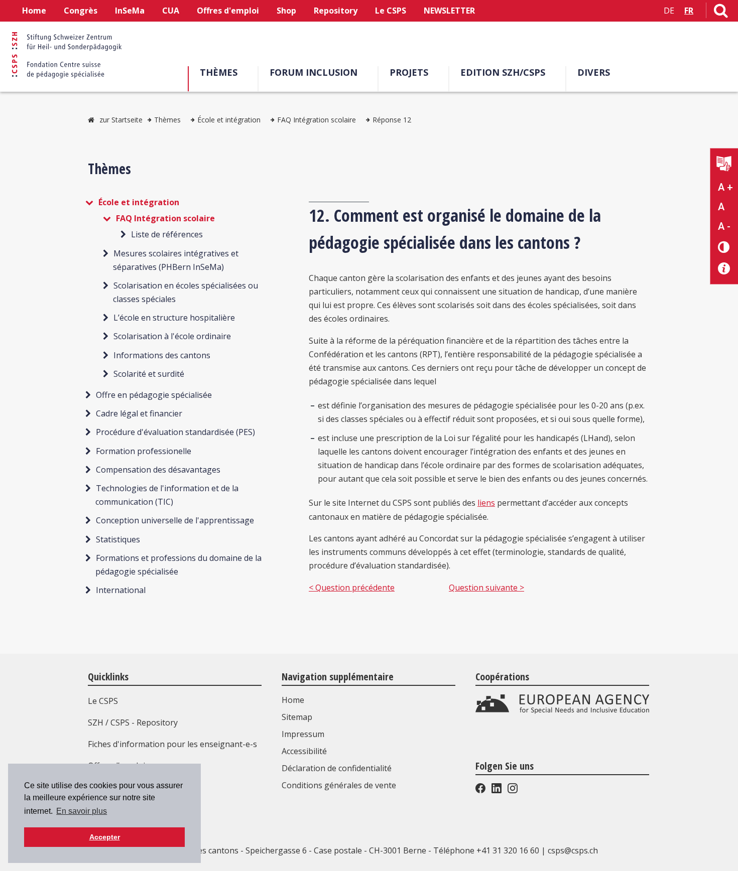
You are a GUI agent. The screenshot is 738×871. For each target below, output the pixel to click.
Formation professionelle (143, 451)
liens (486, 502)
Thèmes (218, 72)
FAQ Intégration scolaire (316, 119)
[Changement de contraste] (724, 246)
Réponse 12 (392, 119)
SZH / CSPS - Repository (133, 722)
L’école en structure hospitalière (174, 317)
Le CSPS (390, 10)
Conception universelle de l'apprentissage (175, 520)
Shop (286, 10)
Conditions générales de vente (339, 785)
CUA (170, 10)
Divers (593, 72)
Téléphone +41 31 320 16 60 (486, 850)
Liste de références (167, 234)
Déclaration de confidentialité (337, 768)
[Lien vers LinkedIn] (496, 790)
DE (669, 10)
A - (724, 226)
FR (688, 10)
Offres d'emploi (228, 10)
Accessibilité (304, 751)
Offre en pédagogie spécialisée (154, 394)
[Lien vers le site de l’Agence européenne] (562, 710)
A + (725, 187)
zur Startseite (121, 119)
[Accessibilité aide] (724, 268)
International (121, 590)
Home (34, 10)
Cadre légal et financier (139, 413)
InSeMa (130, 10)
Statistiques (118, 539)
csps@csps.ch (573, 850)
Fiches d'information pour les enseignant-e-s (172, 744)
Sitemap (297, 716)
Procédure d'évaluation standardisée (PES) (175, 432)
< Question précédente (352, 587)
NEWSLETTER (449, 10)
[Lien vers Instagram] (512, 790)
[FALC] (724, 165)
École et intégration (229, 119)
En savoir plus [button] (81, 811)
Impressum (303, 734)
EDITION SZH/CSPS (502, 72)
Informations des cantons (161, 355)
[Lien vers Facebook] (481, 790)
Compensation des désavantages (158, 469)
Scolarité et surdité (148, 373)
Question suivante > (486, 587)
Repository (335, 10)
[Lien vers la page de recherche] (721, 12)
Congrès (80, 10)
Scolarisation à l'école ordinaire (172, 336)
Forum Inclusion (313, 72)
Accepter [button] (104, 837)
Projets (409, 72)
